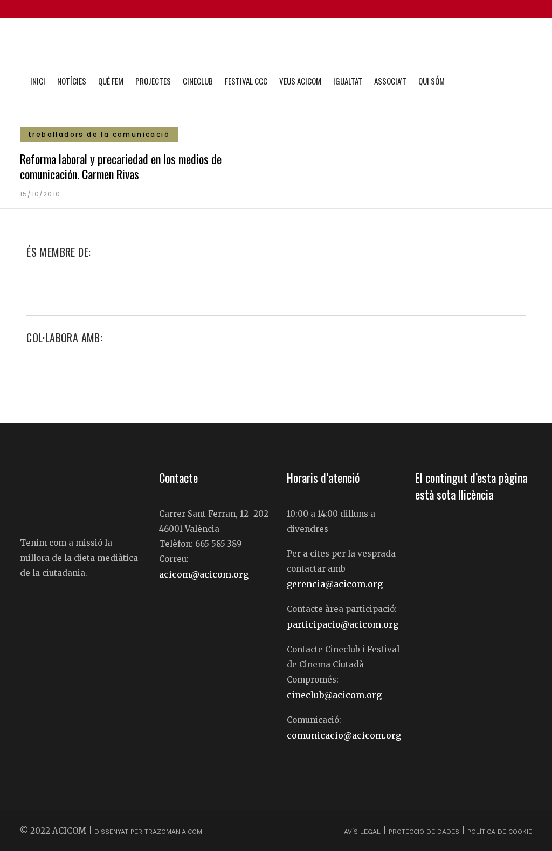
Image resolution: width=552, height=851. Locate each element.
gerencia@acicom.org (335, 584)
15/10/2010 (40, 194)
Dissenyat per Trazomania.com (148, 831)
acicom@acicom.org (204, 574)
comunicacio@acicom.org (344, 735)
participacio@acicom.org (342, 624)
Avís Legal (363, 831)
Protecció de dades (424, 831)
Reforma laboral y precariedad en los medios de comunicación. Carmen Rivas (121, 166)
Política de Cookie (499, 831)
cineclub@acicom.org (334, 695)
